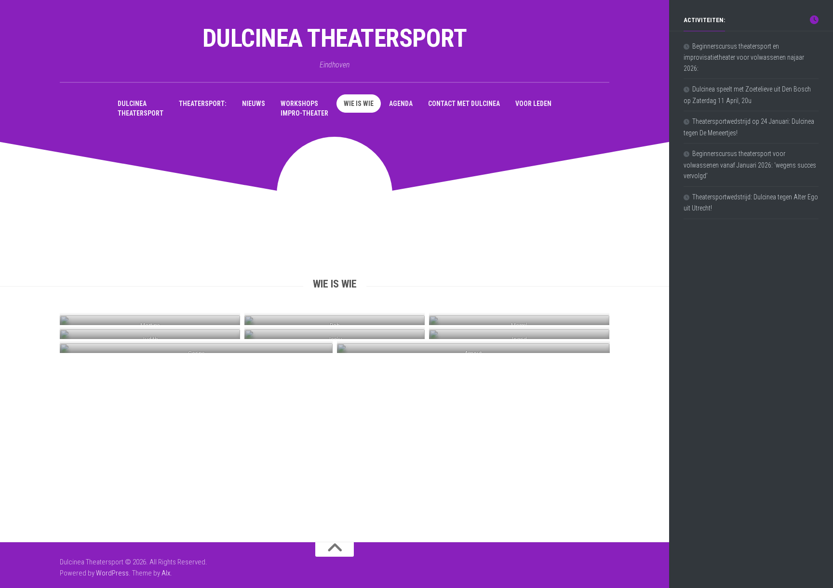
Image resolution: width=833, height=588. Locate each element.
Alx (165, 573)
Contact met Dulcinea (464, 103)
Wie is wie (359, 103)
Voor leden (533, 103)
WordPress (112, 573)
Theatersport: (203, 103)
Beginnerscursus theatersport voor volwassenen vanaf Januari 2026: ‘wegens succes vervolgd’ (750, 165)
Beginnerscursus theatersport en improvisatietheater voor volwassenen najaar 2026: (744, 57)
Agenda (401, 103)
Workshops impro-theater (304, 108)
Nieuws (253, 103)
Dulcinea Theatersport (334, 38)
